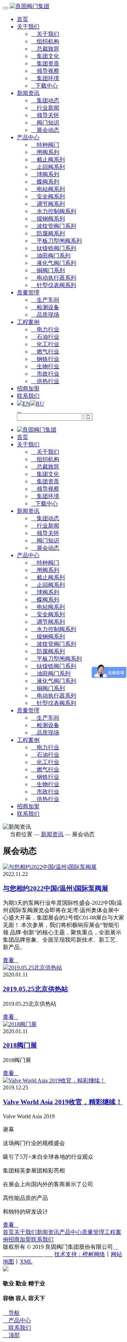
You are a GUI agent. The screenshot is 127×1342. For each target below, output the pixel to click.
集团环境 (45, 78)
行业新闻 (45, 108)
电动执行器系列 (53, 278)
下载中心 (44, 86)
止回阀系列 (48, 167)
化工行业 (45, 344)
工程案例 (28, 322)
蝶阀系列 (45, 182)
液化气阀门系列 (53, 263)
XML (26, 1262)
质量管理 (28, 292)
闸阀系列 (45, 152)
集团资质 (45, 63)
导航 (11, 1313)
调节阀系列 (48, 204)
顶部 (11, 1335)
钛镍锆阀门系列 (53, 248)
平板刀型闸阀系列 (56, 241)
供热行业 (45, 381)
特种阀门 (45, 145)
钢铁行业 (45, 359)
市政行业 (45, 374)
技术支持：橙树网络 (79, 1254)
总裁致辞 (45, 49)
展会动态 (45, 130)
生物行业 (45, 366)
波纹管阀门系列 (53, 226)
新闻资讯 (28, 93)
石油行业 (45, 337)
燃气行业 (45, 352)
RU (40, 404)
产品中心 (28, 137)
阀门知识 (45, 123)
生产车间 (45, 300)
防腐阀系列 (48, 233)
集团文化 (45, 56)
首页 (22, 19)
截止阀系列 (48, 160)
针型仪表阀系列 (53, 285)
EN (26, 404)
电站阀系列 (48, 189)
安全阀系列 (48, 196)
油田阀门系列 (51, 256)
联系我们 (28, 396)
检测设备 (45, 307)
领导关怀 (45, 115)
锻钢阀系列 (48, 219)
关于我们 (28, 27)
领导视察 (45, 71)
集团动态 (45, 100)
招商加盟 (28, 389)
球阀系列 (45, 174)
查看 (10, 960)
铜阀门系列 (48, 270)
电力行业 (45, 329)
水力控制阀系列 (53, 211)
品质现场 (45, 315)
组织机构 (45, 41)
